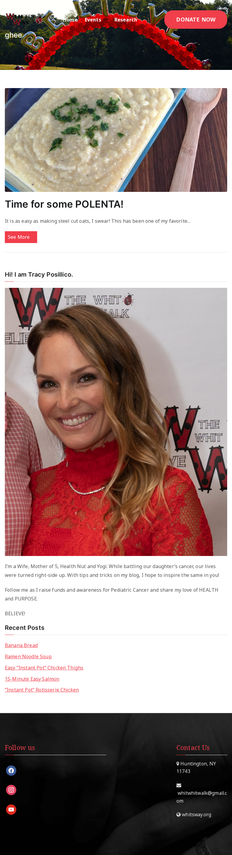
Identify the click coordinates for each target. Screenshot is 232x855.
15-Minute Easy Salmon (32, 679)
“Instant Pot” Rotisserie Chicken (42, 689)
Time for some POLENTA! (64, 204)
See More (19, 237)
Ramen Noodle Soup (28, 656)
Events (93, 19)
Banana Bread (21, 645)
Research (125, 19)
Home (70, 19)
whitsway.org (196, 814)
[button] (104, 19)
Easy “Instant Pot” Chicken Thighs (44, 667)
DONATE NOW (195, 19)
